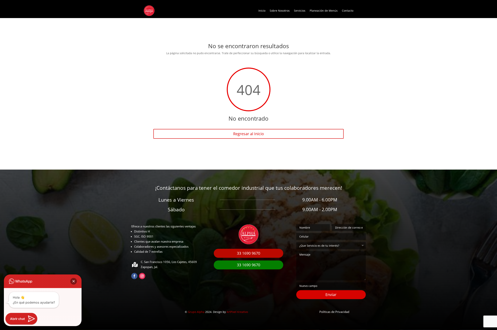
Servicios (299, 10)
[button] (73, 281)
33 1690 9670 (248, 253)
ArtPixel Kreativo (237, 312)
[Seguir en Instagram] (142, 276)
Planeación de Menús (324, 10)
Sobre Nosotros (280, 10)
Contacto (347, 10)
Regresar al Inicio (248, 133)
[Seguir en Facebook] (134, 276)
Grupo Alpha (196, 312)
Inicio (261, 10)
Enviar (330, 294)
